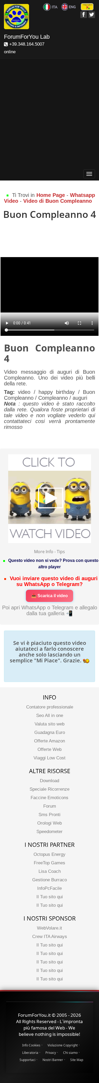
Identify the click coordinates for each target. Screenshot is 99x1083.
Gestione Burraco (49, 879)
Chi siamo (70, 1052)
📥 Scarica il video (49, 595)
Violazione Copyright (63, 1045)
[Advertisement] (49, 115)
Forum (49, 806)
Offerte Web (49, 749)
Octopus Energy (49, 854)
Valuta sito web (49, 724)
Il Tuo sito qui (49, 896)
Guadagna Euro (49, 732)
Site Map (76, 1060)
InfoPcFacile (49, 888)
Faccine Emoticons (49, 797)
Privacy (50, 1052)
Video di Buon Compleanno (57, 201)
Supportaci (27, 1060)
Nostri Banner (53, 1060)
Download (49, 780)
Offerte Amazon (49, 740)
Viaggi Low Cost (49, 757)
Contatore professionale (49, 707)
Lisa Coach (50, 871)
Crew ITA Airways (49, 936)
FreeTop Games (49, 862)
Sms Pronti (49, 814)
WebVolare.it (49, 928)
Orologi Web (49, 823)
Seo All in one (49, 715)
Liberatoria (30, 1052)
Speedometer (49, 831)
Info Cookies (31, 1045)
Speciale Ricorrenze (49, 789)
